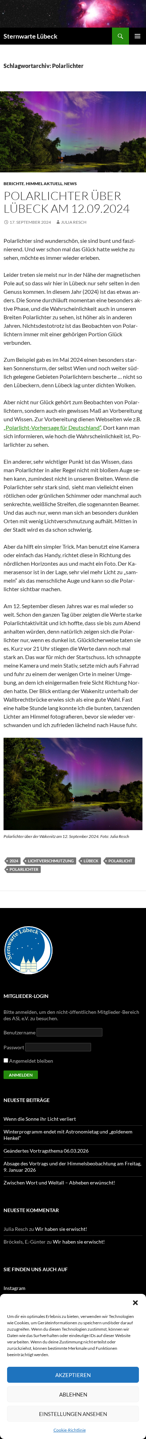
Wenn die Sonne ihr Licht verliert (40, 1119)
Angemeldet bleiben (30, 1061)
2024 (14, 860)
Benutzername (19, 1032)
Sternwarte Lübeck (30, 36)
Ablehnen (73, 1394)
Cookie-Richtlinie (70, 1430)
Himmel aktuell (44, 183)
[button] (135, 1302)
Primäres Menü (137, 36)
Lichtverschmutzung (51, 860)
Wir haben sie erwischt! (61, 1229)
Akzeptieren (73, 1375)
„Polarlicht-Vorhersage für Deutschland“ (52, 427)
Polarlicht (120, 860)
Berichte (14, 183)
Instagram (15, 1288)
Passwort (14, 1047)
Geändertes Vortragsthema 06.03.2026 (46, 1151)
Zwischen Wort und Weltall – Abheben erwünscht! (59, 1183)
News (70, 183)
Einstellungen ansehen (73, 1414)
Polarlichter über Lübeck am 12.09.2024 (67, 202)
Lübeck (91, 860)
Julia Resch (73, 222)
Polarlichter (24, 869)
